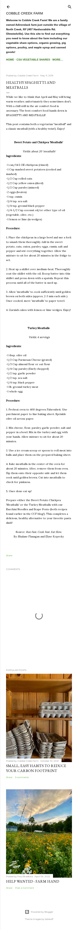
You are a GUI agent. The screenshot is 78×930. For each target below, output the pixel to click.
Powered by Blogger (42, 911)
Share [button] (9, 555)
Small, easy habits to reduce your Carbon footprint (36, 768)
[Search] (69, 6)
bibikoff (49, 919)
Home (10, 59)
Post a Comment (24, 887)
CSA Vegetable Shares (33, 59)
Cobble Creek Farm (24, 13)
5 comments (22, 777)
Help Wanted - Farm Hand (32, 881)
